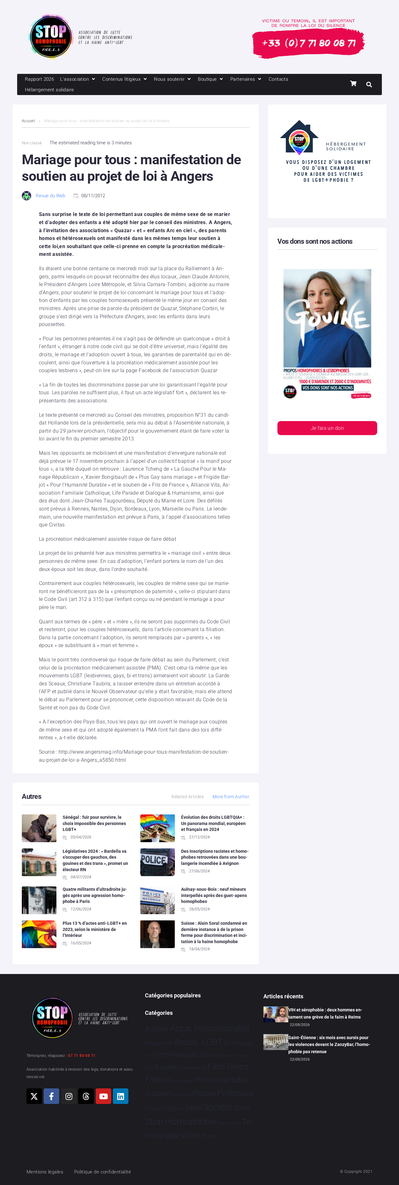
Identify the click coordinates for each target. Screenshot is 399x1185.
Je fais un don (327, 428)
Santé (193, 1108)
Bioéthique (238, 1043)
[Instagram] (69, 1096)
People (204, 1093)
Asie (167, 1043)
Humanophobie (221, 1079)
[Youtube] (103, 1096)
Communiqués (177, 1054)
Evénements (192, 1067)
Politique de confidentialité (102, 1172)
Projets (153, 1108)
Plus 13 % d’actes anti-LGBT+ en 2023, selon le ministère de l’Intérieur (95, 929)
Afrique (153, 1043)
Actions (157, 1029)
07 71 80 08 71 (81, 1055)
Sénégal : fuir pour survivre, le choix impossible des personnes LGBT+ (94, 823)
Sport (242, 1108)
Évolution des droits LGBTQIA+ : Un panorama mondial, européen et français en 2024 (213, 823)
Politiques (235, 1093)
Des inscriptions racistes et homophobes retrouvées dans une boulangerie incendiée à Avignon (215, 857)
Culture (209, 1055)
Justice (157, 1093)
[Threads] (86, 1096)
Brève (149, 1056)
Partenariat (181, 1094)
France (157, 1080)
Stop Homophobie (181, 1121)
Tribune (234, 1123)
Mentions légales (44, 1172)
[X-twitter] (34, 1096)
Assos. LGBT (198, 1042)
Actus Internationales (210, 1028)
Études (209, 1136)
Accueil (28, 121)
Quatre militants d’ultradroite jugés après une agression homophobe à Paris (95, 895)
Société (218, 1107)
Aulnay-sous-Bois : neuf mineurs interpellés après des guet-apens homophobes (214, 895)
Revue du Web (50, 196)
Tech (222, 1123)
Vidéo (190, 1135)
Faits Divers (228, 1066)
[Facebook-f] (51, 1096)
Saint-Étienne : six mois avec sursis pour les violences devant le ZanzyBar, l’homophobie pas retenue (329, 1044)
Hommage (182, 1081)
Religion (173, 1108)
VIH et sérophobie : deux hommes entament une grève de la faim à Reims (325, 1013)
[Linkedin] (120, 1096)
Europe (165, 1067)
